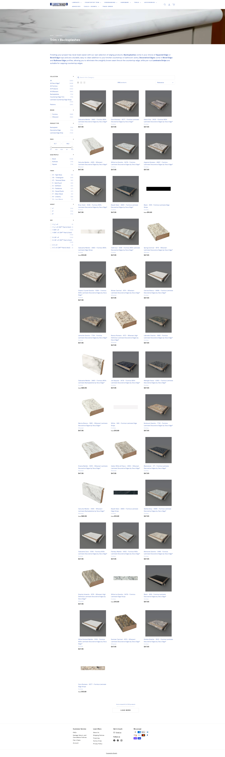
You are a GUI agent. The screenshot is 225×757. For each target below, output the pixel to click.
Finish (52, 170)
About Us (96, 732)
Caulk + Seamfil (91, 6)
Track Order (108, 6)
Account (76, 743)
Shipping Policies (98, 735)
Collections (59, 35)
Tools (137, 2)
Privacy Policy (97, 744)
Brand (52, 110)
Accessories (149, 2)
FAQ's (74, 732)
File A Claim (77, 740)
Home (52, 35)
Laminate (76, 2)
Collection (54, 76)
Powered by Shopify (111, 753)
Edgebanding (110, 2)
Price (52, 139)
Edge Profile (54, 155)
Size (51, 220)
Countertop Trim (92, 2)
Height (52, 204)
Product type (54, 123)
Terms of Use (97, 741)
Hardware (125, 2)
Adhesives (76, 6)
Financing (96, 738)
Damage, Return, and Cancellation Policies (80, 736)
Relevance (160, 82)
